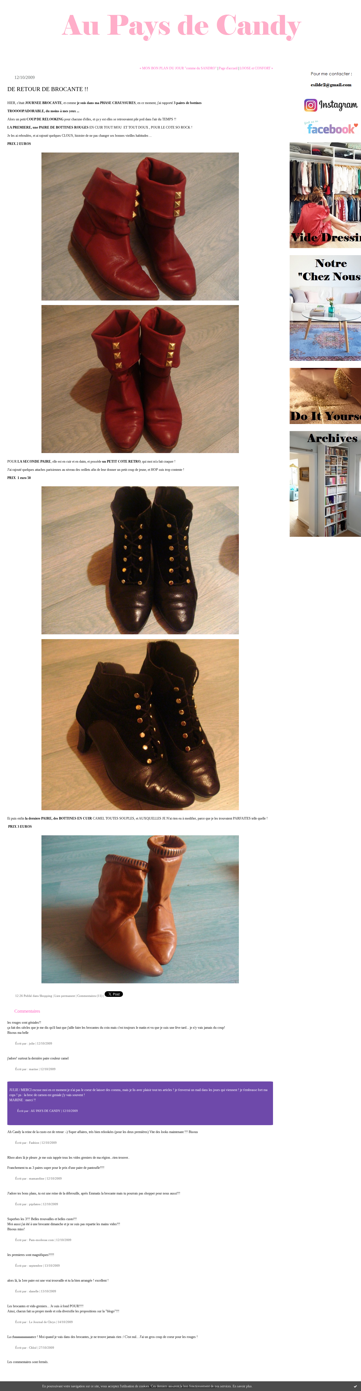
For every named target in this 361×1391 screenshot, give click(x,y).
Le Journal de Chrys (42, 1322)
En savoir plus (242, 1386)
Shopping (45, 995)
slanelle (34, 1291)
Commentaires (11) (89, 995)
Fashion (34, 1142)
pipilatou (35, 1204)
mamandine (36, 1178)
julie (32, 1043)
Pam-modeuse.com (41, 1240)
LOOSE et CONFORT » (256, 68)
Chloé (33, 1347)
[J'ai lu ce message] (355, 1386)
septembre (35, 1265)
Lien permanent (64, 995)
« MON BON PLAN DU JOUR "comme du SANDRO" (178, 68)
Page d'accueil (228, 68)
